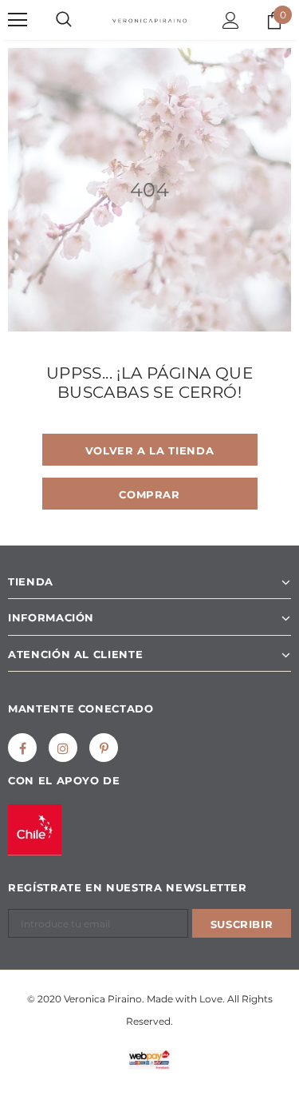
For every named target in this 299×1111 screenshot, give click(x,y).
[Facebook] (22, 747)
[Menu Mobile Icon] (17, 20)
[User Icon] (230, 20)
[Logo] (149, 19)
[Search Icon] (64, 20)
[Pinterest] (103, 747)
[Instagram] (63, 747)
